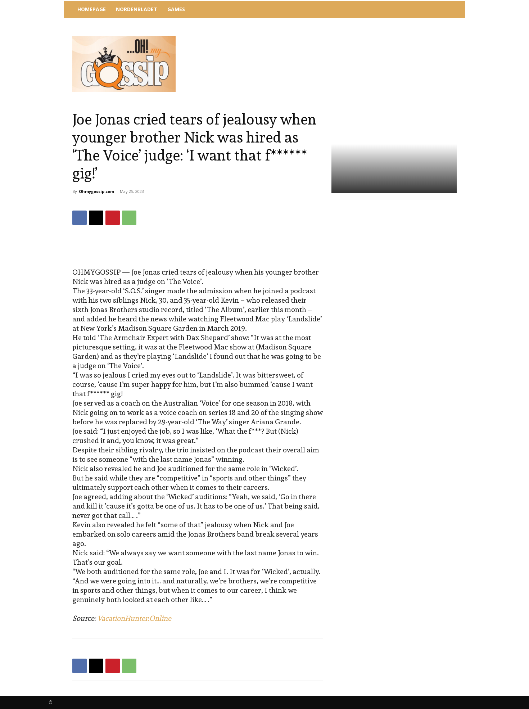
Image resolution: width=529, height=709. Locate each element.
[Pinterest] (112, 218)
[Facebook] (79, 218)
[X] (96, 218)
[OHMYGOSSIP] (124, 64)
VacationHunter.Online (134, 618)
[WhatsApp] (129, 218)
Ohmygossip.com (96, 191)
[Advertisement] (324, 38)
